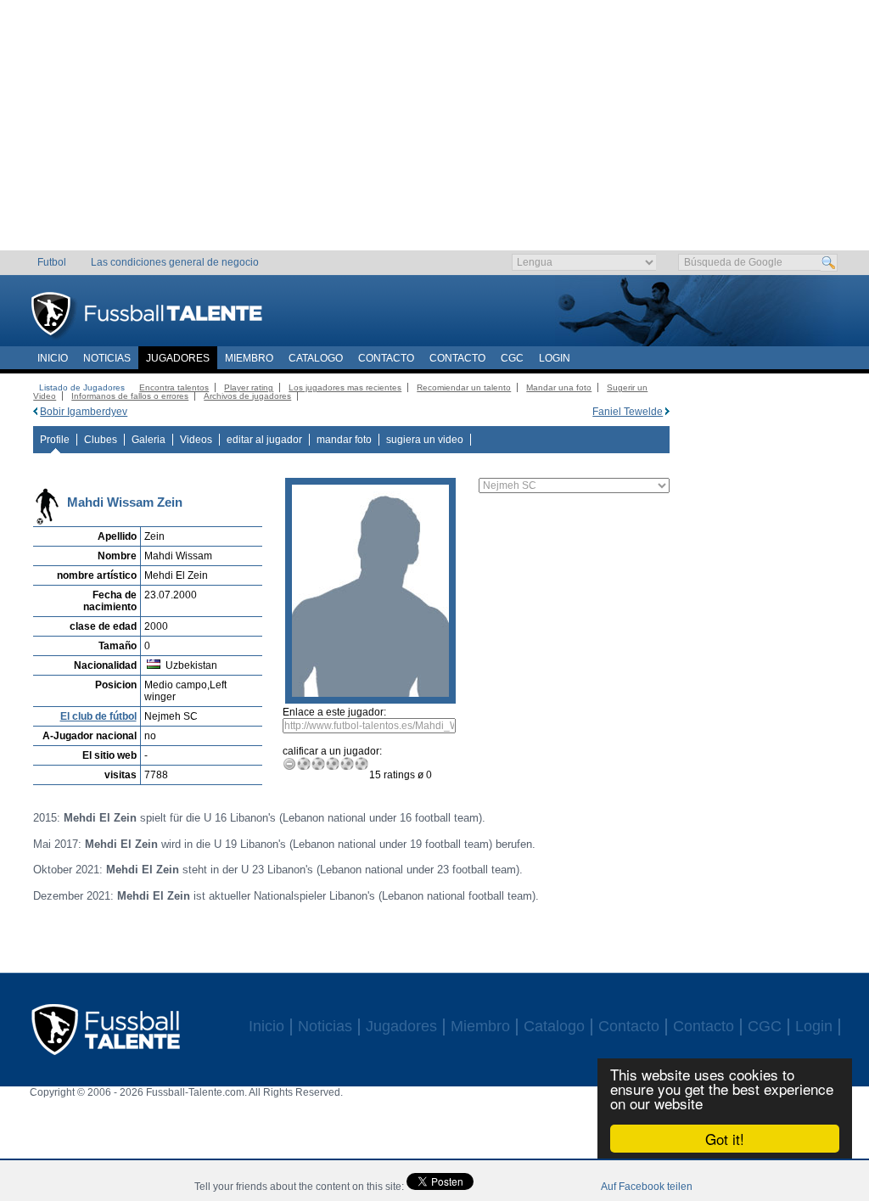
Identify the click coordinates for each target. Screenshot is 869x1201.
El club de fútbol (98, 716)
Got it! (724, 1138)
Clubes (100, 440)
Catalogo (316, 358)
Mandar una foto (558, 387)
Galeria (148, 440)
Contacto (386, 358)
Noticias (107, 358)
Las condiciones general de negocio (175, 262)
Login (554, 358)
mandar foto (344, 440)
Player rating (248, 387)
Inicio (52, 358)
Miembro (249, 358)
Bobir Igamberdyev (83, 412)
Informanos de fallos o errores (129, 396)
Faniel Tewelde (627, 412)
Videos (196, 440)
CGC (512, 358)
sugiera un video (424, 440)
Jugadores (178, 358)
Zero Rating (290, 763)
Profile (55, 440)
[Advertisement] (435, 131)
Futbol (51, 262)
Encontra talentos (174, 387)
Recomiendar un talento (464, 387)
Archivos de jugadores (247, 396)
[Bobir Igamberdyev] (35, 412)
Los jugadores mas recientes (345, 387)
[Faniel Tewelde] (667, 412)
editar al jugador (264, 440)
